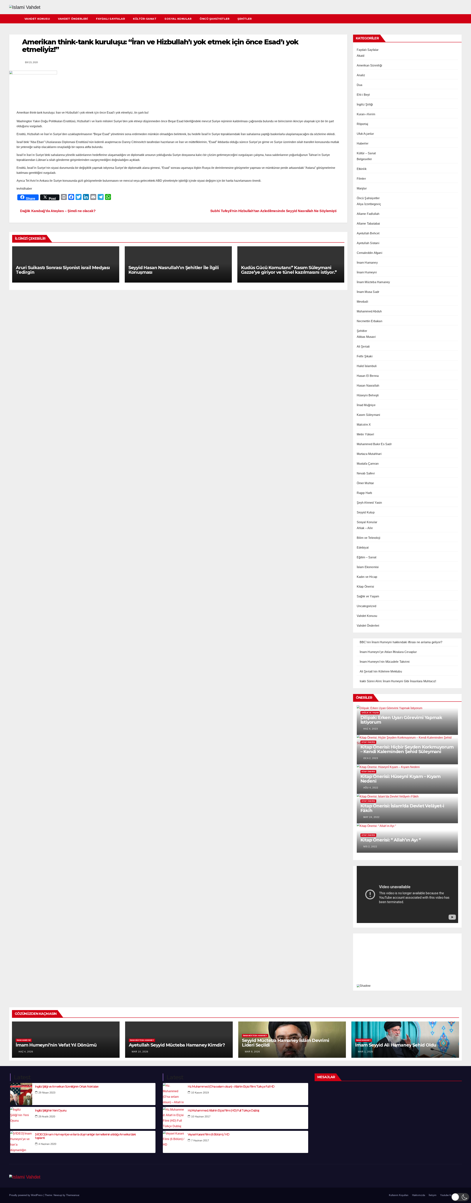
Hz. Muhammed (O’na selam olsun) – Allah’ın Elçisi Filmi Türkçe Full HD (231, 1086)
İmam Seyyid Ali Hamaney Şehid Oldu (395, 1045)
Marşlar (362, 188)
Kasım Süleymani (368, 414)
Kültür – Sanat (366, 153)
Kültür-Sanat (144, 18)
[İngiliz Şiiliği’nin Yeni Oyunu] (21, 1118)
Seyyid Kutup (366, 512)
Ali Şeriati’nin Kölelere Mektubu (381, 671)
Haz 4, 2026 (26, 1051)
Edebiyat (363, 547)
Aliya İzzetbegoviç (369, 204)
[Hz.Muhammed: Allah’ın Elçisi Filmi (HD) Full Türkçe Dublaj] (174, 1118)
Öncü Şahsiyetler (214, 18)
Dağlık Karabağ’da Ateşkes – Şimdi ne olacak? (57, 211)
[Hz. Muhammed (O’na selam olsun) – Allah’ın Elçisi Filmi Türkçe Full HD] (174, 1094)
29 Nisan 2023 (46, 1092)
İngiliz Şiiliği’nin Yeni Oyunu (50, 1110)
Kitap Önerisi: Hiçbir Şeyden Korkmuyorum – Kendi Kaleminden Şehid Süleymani (407, 749)
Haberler (363, 143)
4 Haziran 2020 (47, 1143)
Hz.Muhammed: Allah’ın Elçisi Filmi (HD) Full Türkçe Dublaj (223, 1110)
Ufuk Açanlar (365, 133)
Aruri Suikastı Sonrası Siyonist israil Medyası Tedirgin (63, 270)
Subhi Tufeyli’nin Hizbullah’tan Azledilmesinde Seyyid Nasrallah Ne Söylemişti (273, 211)
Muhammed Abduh (369, 311)
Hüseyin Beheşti (368, 395)
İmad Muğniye (366, 405)
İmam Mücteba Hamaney (373, 282)
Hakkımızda (418, 1195)
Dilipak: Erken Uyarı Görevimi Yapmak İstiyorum (401, 720)
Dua (359, 85)
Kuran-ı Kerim (366, 114)
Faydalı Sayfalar (110, 18)
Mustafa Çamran (368, 463)
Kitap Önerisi (365, 586)
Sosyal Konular (178, 18)
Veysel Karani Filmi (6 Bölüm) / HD (208, 1134)
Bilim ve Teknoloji (368, 537)
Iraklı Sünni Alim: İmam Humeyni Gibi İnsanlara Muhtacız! (398, 681)
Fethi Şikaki (365, 356)
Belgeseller (364, 159)
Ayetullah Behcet (368, 233)
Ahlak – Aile (365, 528)
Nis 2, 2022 (370, 846)
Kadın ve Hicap (367, 576)
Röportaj (362, 124)
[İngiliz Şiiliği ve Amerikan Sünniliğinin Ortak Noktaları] (21, 1094)
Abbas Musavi (366, 336)
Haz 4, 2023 (370, 729)
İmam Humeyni (367, 272)
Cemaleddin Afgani (369, 252)
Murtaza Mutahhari (369, 453)
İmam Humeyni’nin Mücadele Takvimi (385, 661)
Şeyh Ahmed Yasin (369, 502)
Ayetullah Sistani (368, 243)
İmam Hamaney (367, 262)
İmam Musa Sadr (368, 291)
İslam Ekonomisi (368, 567)
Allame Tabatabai (368, 223)
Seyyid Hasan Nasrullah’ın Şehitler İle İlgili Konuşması (173, 270)
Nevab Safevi (366, 473)
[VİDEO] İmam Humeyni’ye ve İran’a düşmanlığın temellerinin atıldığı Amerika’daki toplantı (85, 1136)
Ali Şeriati (363, 346)
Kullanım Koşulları (398, 1195)
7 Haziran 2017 (200, 1140)
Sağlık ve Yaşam (368, 596)
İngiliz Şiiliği (365, 104)
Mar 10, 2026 (140, 1051)
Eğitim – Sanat (366, 557)
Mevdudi (362, 301)
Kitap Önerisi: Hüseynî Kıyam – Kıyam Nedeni (400, 779)
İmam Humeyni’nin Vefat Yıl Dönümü (56, 1045)
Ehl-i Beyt (363, 94)
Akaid (360, 55)
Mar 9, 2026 (252, 1051)
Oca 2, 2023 (370, 758)
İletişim (432, 1195)
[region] (407, 961)
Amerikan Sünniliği (369, 65)
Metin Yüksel (365, 434)
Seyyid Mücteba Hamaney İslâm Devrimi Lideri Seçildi (285, 1043)
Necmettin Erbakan (369, 321)
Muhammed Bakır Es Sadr (374, 444)
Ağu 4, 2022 (370, 787)
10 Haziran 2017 (200, 1116)
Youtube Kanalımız (450, 1195)
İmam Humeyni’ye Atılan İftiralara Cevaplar (388, 652)
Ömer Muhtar (365, 483)
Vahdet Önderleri (73, 18)
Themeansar (72, 1195)
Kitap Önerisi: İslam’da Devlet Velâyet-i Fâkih (402, 808)
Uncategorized (366, 606)
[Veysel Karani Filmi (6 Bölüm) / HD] (174, 1142)
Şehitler (245, 18)
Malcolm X (364, 424)
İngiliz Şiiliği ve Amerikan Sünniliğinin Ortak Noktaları (66, 1086)
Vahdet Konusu (37, 18)
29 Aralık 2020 (46, 1116)
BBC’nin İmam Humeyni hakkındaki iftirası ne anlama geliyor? (401, 642)
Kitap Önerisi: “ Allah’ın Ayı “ (390, 840)
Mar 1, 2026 (365, 1051)
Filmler (361, 178)
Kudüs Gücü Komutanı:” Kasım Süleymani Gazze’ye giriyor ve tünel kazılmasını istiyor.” (289, 270)
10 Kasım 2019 (200, 1092)
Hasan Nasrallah (368, 385)
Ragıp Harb (364, 492)
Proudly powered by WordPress (26, 1195)
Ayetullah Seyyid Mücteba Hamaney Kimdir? (177, 1045)
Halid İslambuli (367, 366)
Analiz (361, 75)
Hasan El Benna (368, 375)
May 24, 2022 (371, 817)
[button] (459, 18)
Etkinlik (362, 168)
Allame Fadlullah (368, 213)
